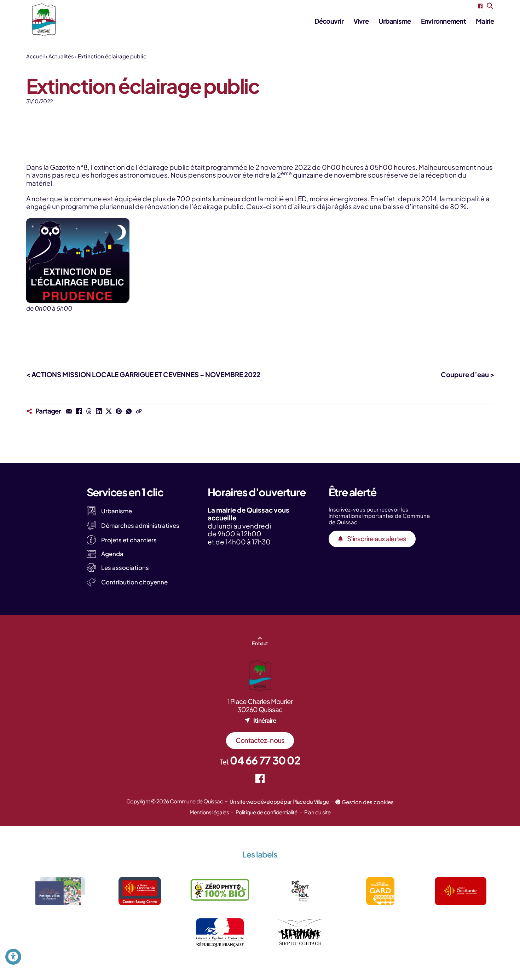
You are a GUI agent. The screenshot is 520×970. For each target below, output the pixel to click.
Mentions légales (209, 812)
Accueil (35, 56)
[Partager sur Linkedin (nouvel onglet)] (99, 411)
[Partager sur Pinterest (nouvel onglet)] (119, 411)
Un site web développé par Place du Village (279, 801)
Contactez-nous (260, 740)
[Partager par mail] (69, 411)
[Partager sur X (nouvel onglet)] (109, 411)
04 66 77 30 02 (265, 760)
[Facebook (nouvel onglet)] (480, 5)
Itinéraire (264, 720)
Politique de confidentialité (266, 812)
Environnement (443, 21)
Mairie (485, 21)
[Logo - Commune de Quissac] (44, 19)
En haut (260, 643)
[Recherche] (490, 6)
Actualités (61, 56)
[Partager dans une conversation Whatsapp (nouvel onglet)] (129, 411)
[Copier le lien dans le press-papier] (139, 411)
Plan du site (317, 812)
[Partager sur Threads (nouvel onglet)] (89, 411)
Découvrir (328, 21)
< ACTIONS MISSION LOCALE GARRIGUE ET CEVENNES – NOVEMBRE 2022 (143, 374)
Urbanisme (395, 21)
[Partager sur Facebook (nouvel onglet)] (79, 411)
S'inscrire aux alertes (376, 539)
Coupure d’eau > (467, 374)
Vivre (361, 21)
